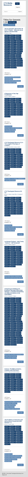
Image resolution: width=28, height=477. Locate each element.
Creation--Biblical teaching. (10, 129)
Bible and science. (8, 126)
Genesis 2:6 (7, 56)
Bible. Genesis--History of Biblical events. (13, 457)
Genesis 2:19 (13, 63)
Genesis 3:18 (13, 341)
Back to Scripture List (9, 24)
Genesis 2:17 (19, 62)
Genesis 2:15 (7, 62)
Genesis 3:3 (13, 332)
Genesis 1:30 (19, 51)
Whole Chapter (12, 22)
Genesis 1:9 (18, 38)
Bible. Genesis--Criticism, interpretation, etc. (13, 128)
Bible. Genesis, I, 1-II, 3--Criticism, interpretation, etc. (15, 178)
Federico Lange (8, 33)
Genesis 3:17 (7, 341)
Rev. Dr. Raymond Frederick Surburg (12, 371)
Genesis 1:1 (7, 35)
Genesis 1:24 (19, 47)
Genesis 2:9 (7, 58)
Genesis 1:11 (13, 40)
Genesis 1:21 (19, 46)
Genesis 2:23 (19, 65)
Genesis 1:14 (13, 42)
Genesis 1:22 (7, 47)
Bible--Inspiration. (8, 461)
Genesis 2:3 (7, 55)
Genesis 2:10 (13, 58)
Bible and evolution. (8, 77)
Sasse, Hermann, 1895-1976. (10, 358)
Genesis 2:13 (13, 60)
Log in (17, 3)
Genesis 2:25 (13, 67)
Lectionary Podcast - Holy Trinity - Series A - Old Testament (14, 242)
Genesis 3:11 (7, 337)
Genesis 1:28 (7, 51)
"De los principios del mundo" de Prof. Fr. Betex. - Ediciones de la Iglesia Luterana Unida (13, 30)
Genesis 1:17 (13, 44)
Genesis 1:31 (7, 53)
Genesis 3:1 (19, 330)
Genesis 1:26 (13, 49)
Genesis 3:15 (13, 339)
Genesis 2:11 (19, 58)
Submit (20, 11)
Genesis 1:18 (19, 44)
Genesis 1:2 (13, 35)
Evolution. (18, 80)
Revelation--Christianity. (9, 407)
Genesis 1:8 (13, 38)
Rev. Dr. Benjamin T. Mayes (11, 296)
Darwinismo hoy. (17, 77)
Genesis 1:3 (18, 35)
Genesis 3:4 (18, 332)
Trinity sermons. (8, 277)
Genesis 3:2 (7, 332)
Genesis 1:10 (7, 40)
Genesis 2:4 (13, 55)
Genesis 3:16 (19, 339)
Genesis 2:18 (7, 63)
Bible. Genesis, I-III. (8, 454)
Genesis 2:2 (19, 53)
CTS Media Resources (8, 4)
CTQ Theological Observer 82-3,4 (13, 192)
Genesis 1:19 (7, 46)
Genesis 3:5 (7, 334)
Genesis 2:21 (7, 65)
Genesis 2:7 (13, 56)
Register (18, 7)
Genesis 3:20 (7, 342)
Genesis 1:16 (7, 44)
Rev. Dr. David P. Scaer (10, 424)
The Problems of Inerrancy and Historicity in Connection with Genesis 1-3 (13, 421)
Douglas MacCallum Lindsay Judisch (13, 147)
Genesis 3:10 (18, 335)
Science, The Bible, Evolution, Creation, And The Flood (12, 369)
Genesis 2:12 (7, 60)
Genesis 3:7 (18, 334)
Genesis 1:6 (18, 37)
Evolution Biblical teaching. (10, 80)
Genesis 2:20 (19, 63)
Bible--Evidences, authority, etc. (11, 403)
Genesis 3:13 (19, 337)
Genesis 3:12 (13, 337)
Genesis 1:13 (7, 42)
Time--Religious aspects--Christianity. (12, 408)
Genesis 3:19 (19, 341)
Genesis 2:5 (18, 55)
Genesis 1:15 (19, 42)
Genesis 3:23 (7, 344)
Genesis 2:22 (13, 65)
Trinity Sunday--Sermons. (17, 277)
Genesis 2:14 (19, 60)
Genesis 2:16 (13, 62)
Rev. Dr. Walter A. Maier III (10, 96)
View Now (20, 86)
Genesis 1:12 (19, 40)
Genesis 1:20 (13, 46)
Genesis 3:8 (7, 335)
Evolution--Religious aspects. (10, 82)
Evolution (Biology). (8, 79)
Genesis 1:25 (7, 49)
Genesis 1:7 (7, 38)
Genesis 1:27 (19, 49)
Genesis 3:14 (7, 339)
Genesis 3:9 (13, 335)
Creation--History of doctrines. (11, 356)
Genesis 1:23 (13, 47)
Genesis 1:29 (13, 51)
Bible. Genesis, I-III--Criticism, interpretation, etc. (14, 354)
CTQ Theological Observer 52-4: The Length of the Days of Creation (13, 144)
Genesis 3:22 (19, 342)
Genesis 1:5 (13, 37)
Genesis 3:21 (13, 342)
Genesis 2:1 (13, 53)
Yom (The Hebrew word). (9, 131)
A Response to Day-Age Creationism (11, 94)
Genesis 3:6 (13, 334)
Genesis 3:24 (13, 344)
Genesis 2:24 (7, 67)
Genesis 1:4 (7, 37)
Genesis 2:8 (18, 56)
